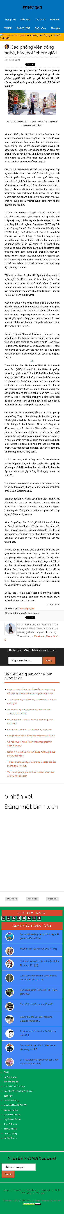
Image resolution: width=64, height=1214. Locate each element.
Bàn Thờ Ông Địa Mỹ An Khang (18, 1091)
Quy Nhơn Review (12, 1114)
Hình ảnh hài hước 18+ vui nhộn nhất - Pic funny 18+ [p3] (39, 963)
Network (54, 19)
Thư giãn (55, 28)
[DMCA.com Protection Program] (32, 1205)
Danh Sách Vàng (11, 1100)
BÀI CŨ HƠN (52, 899)
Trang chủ (6, 35)
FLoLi (6, 1072)
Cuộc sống (40, 28)
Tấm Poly (8, 1096)
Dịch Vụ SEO (23, 28)
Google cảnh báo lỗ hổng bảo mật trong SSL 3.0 (31, 735)
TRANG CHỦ (32, 899)
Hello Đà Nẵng (10, 1133)
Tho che (18, 1190)
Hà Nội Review (10, 1077)
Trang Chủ (10, 19)
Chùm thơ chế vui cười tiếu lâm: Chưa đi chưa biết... (36, 1019)
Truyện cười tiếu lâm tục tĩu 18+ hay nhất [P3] (38, 1033)
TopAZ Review (10, 1124)
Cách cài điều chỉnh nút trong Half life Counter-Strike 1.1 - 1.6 (38, 977)
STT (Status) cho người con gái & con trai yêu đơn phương (39, 1061)
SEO (57, 1190)
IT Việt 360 (32, 7)
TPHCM (8, 28)
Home (6, 1190)
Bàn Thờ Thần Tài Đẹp (14, 1086)
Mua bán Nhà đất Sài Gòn (15, 1105)
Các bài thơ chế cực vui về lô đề (36, 1004)
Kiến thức (25, 19)
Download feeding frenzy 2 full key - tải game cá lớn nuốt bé (39, 936)
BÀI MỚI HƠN (12, 899)
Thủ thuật (40, 19)
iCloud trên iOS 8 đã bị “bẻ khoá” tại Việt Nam (29, 729)
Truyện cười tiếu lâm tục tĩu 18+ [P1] (38, 948)
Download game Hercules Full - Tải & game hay (38, 992)
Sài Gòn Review (11, 1110)
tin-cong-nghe (20, 35)
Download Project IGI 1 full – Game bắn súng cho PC (37, 1047)
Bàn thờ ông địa (11, 1082)
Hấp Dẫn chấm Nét (12, 1119)
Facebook (39, 636)
